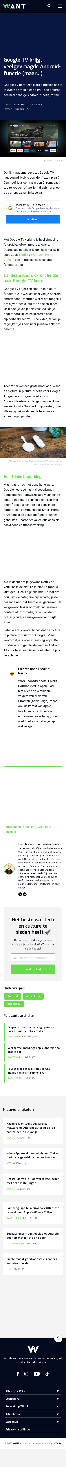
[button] (55, 1391)
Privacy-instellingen (18, 1429)
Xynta (58, 1443)
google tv (13, 1004)
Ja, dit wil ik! (33, 969)
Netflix (24, 255)
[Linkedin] (25, 894)
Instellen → (33, 219)
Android (12, 996)
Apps (8, 104)
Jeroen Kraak (20, 104)
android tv (33, 996)
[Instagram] (20, 894)
